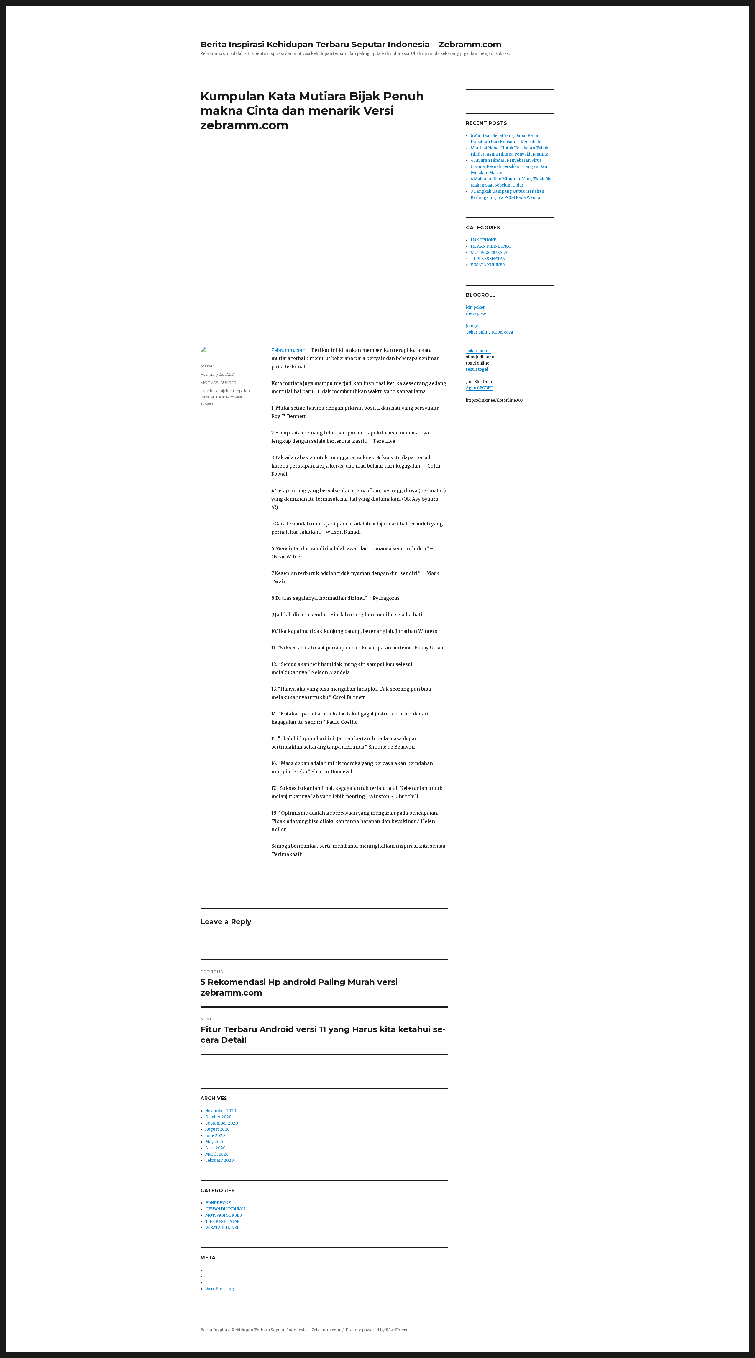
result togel (477, 369)
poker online (478, 350)
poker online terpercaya (489, 332)
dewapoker (477, 313)
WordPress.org (219, 1288)
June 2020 (215, 1135)
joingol (473, 326)
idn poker (475, 307)
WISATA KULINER (222, 1227)
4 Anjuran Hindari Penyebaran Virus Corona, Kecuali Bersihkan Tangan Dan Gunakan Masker (509, 166)
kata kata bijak (215, 390)
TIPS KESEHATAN (222, 1221)
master (207, 366)
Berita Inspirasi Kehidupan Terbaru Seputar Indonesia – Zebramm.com (351, 44)
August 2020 (217, 1129)
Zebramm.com (288, 350)
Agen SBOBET (479, 387)
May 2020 (215, 1141)
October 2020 (218, 1117)
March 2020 (217, 1154)
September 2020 (221, 1123)
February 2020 (219, 1160)
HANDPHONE (218, 1202)
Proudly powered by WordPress (376, 1330)
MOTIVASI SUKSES (218, 382)
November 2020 (220, 1110)
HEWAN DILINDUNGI (225, 1209)
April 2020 (215, 1148)
